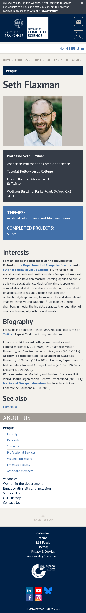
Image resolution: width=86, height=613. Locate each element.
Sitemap (43, 547)
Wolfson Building (20, 191)
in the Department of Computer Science (43, 265)
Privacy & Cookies (43, 551)
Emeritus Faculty (18, 465)
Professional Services (21, 452)
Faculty (51, 60)
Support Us (11, 493)
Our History (12, 497)
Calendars (43, 533)
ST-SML (13, 233)
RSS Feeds (43, 542)
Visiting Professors (19, 459)
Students (13, 446)
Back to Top (43, 520)
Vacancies (10, 478)
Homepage (10, 407)
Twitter (16, 183)
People (37, 60)
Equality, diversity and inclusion (27, 488)
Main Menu (69, 48)
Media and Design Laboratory (24, 383)
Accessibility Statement (43, 556)
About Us (21, 60)
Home (7, 60)
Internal (43, 538)
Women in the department (23, 483)
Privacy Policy (49, 11)
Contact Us (11, 502)
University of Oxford (41, 609)
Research (13, 440)
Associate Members (20, 471)
